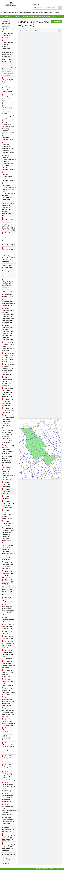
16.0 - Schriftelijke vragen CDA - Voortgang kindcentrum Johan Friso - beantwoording (8, 776)
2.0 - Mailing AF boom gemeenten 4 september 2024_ (8, 626)
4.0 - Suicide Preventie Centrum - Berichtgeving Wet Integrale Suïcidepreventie (8, 654)
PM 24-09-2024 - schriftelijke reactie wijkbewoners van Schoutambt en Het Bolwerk (8, 357)
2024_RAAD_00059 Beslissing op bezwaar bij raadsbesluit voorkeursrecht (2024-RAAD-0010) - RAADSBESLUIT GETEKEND (8, 552)
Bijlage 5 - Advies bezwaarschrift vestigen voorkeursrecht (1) (7, 514)
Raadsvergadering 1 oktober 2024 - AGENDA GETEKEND (8, 45)
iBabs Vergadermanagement (44, 868)
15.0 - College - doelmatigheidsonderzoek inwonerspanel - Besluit (9, 759)
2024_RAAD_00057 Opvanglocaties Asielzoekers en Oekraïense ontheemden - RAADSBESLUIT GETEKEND (8, 436)
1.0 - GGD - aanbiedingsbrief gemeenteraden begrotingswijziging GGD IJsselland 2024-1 (8, 610)
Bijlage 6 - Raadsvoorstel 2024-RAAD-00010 (8, 523)
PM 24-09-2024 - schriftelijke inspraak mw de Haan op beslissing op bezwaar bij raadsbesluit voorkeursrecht (8, 534)
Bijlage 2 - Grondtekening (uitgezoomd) (6, 491)
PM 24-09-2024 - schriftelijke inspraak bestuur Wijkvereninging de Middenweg (8, 346)
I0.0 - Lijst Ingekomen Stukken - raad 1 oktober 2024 (8, 600)
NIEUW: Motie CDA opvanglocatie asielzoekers (8, 410)
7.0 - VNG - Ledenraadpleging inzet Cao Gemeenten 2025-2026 (8, 664)
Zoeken (35, 4)
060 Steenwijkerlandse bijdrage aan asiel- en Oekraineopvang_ (8, 302)
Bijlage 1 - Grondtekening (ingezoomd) (6, 484)
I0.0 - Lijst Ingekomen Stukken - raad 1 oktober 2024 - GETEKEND (8, 820)
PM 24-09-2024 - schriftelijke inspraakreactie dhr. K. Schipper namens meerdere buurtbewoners (8, 369)
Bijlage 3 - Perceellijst (6, 497)
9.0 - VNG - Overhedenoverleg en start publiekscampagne (8, 682)
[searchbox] (45, 8)
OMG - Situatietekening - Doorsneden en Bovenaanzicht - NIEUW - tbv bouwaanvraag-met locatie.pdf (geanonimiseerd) (8, 113)
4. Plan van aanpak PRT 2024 (7, 295)
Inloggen (58, 868)
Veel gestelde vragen (47, 12)
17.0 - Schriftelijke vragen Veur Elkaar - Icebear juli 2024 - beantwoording (8, 786)
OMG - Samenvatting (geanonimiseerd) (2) (8, 137)
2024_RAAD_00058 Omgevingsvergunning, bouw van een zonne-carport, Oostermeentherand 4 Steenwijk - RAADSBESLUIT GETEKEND (9, 192)
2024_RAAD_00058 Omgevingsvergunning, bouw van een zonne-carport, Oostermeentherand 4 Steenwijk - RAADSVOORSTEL (9, 86)
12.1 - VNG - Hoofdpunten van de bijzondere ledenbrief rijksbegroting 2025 (8, 722)
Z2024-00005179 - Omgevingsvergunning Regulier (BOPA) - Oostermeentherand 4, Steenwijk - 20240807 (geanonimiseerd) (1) (9, 162)
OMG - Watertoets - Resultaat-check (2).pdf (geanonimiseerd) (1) (8, 176)
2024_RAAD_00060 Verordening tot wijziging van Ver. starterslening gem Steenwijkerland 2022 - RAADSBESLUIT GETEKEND (8, 256)
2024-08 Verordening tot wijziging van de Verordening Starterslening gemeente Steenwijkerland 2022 (8, 239)
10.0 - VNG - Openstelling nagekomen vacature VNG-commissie (8, 691)
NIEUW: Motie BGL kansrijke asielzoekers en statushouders (7, 402)
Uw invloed (36, 12)
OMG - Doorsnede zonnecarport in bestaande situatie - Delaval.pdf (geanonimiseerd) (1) (8, 147)
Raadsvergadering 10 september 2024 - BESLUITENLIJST (8, 838)
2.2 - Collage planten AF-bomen (7, 637)
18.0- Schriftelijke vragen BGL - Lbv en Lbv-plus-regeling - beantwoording (8, 797)
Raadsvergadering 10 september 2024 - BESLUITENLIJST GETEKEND (8, 848)
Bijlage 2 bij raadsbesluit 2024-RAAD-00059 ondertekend (7, 574)
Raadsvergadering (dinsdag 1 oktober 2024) (32, 16)
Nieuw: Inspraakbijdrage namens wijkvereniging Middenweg (7, 381)
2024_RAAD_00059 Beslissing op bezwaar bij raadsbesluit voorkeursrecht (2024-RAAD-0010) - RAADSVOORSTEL (8, 473)
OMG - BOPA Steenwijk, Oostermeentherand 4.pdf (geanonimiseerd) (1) (8, 99)
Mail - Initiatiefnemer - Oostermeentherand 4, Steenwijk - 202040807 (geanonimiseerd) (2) (8, 128)
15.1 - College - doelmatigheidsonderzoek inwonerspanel (9, 767)
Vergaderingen (11, 12)
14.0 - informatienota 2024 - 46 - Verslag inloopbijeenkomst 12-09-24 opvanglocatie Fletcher (8, 734)
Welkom (3, 12)
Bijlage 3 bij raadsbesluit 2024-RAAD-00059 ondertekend (7, 583)
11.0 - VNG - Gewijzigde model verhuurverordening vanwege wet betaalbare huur (8, 701)
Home (12, 16)
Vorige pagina (57, 21)
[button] (60, 8)
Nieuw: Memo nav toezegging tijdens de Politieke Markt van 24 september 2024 (7, 392)
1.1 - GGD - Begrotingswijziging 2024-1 (8, 619)
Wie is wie (28, 12)
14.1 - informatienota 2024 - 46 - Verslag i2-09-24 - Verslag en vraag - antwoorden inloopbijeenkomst (8, 748)
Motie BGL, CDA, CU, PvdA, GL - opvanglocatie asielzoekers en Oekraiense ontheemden (8, 420)
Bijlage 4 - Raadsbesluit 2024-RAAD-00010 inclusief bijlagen (8, 504)
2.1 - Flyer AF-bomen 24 (7, 632)
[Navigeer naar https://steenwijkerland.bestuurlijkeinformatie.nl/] (9, 6)
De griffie (57, 12)
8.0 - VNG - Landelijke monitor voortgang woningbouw (7, 673)
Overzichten (20, 12)
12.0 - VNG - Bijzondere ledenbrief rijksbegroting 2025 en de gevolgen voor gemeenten (8, 712)
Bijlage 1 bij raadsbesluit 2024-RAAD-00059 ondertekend (7, 565)
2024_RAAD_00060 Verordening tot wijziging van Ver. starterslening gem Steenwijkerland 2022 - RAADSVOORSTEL (8, 225)
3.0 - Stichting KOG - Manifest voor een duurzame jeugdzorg (8, 644)
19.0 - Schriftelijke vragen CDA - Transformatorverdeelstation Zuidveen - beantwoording (9, 809)
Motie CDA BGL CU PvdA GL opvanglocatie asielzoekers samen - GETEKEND (8, 449)
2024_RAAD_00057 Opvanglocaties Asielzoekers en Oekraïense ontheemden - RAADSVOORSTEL (8, 287)
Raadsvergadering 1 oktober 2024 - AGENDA (8, 35)
